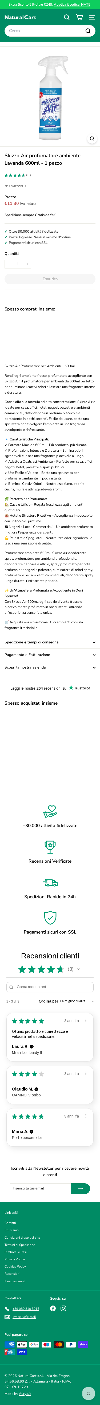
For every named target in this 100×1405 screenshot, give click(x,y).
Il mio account (15, 1281)
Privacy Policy (15, 1259)
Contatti (10, 1223)
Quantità (12, 253)
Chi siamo (12, 1230)
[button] (78, 969)
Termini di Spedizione (20, 1245)
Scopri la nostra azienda (25, 667)
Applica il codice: (72, 4)
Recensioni (12, 1274)
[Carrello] (79, 17)
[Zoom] (92, 139)
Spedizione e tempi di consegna (32, 642)
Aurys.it (25, 1393)
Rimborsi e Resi (16, 1252)
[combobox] (50, 31)
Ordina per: (49, 1001)
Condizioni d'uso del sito (22, 1237)
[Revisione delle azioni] (86, 1020)
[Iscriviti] (80, 1188)
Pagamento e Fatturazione (27, 654)
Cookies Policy (15, 1266)
